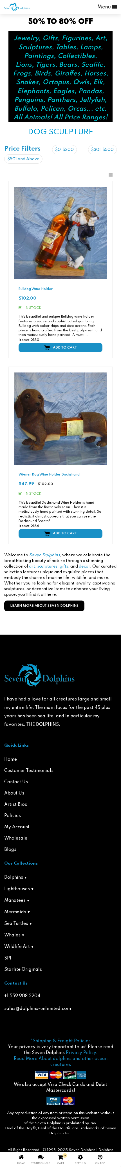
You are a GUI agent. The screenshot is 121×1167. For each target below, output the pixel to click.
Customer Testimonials (28, 771)
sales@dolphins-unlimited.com (37, 1009)
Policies (12, 816)
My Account (17, 827)
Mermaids (15, 912)
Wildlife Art (17, 947)
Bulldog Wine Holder (36, 289)
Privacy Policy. (81, 1053)
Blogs (10, 849)
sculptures (47, 566)
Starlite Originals (23, 969)
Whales (12, 935)
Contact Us (16, 782)
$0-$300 (64, 150)
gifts (64, 566)
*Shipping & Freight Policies (61, 1041)
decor (84, 566)
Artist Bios (15, 804)
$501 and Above (23, 159)
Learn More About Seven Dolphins (44, 606)
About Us (14, 793)
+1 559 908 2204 (22, 996)
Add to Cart (65, 347)
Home (10, 759)
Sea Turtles (16, 923)
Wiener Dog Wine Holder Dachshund (49, 474)
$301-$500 (102, 150)
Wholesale (15, 838)
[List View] (111, 175)
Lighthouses (17, 889)
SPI (7, 958)
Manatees (15, 900)
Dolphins (13, 877)
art (32, 566)
